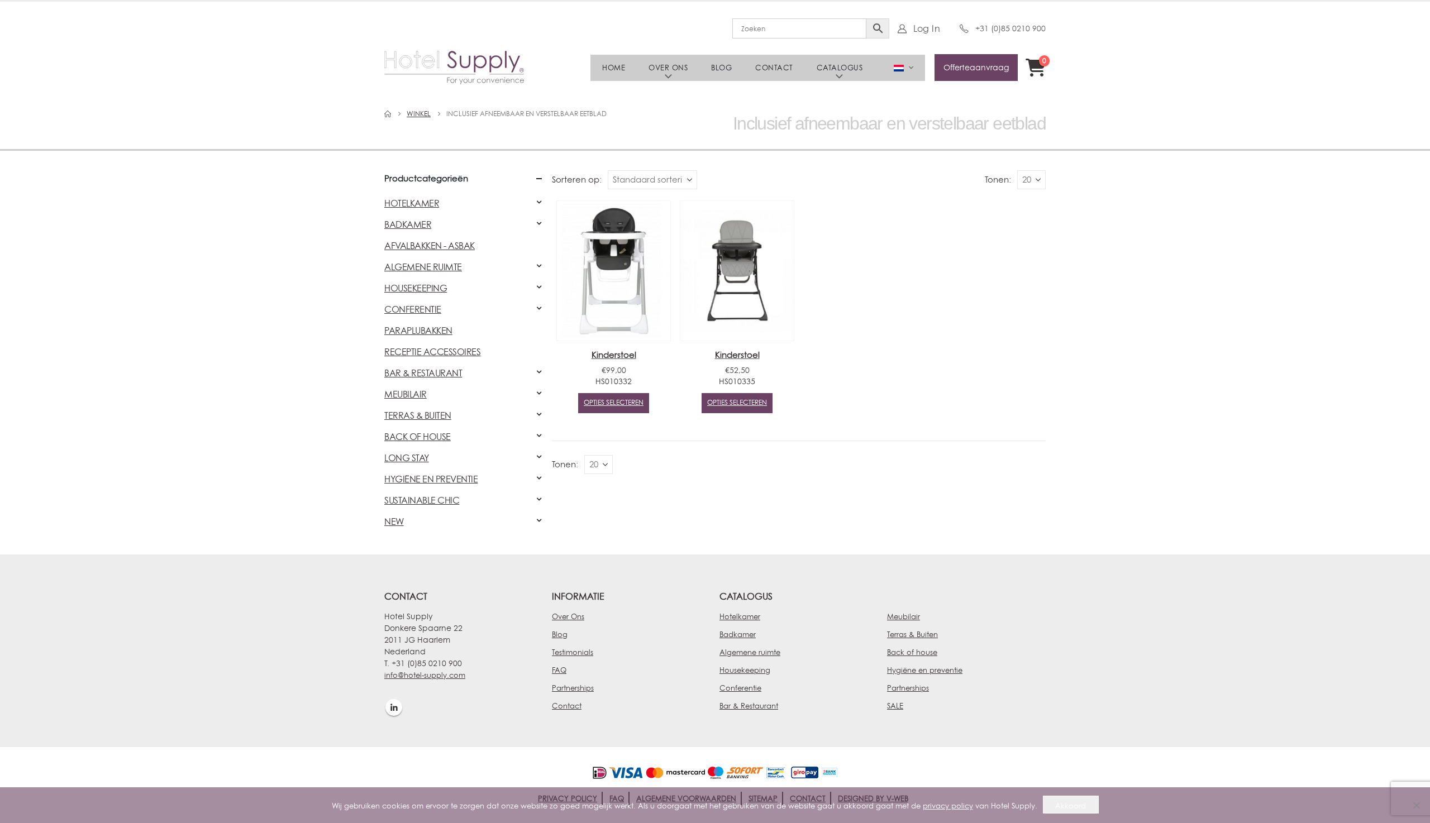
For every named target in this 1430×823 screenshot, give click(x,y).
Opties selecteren (614, 402)
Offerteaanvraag (976, 67)
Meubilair (903, 616)
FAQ (559, 670)
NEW (394, 521)
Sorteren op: (577, 180)
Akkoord (1070, 805)
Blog (721, 67)
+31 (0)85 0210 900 (1010, 28)
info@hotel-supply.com (424, 675)
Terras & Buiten (912, 634)
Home (613, 67)
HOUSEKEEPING (415, 288)
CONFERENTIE (412, 309)
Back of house (912, 652)
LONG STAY (406, 457)
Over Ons (568, 616)
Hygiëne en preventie (924, 670)
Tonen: (998, 180)
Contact (774, 67)
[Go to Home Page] (387, 114)
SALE (895, 705)
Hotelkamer (739, 616)
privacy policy (948, 805)
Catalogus (840, 67)
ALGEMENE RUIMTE (423, 266)
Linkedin (393, 707)
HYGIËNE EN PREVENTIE (431, 479)
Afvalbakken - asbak (429, 245)
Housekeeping (744, 670)
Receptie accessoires (432, 351)
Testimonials (572, 652)
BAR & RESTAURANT (423, 373)
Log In (926, 28)
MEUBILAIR (405, 394)
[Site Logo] (454, 67)
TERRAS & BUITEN (417, 415)
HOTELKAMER (411, 203)
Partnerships (573, 687)
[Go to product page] (613, 271)
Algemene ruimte (749, 652)
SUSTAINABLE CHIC (421, 500)
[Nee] (1416, 805)
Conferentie (740, 687)
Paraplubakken (418, 330)
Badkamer (737, 634)
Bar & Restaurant (748, 705)
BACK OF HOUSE (417, 436)
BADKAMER (407, 224)
